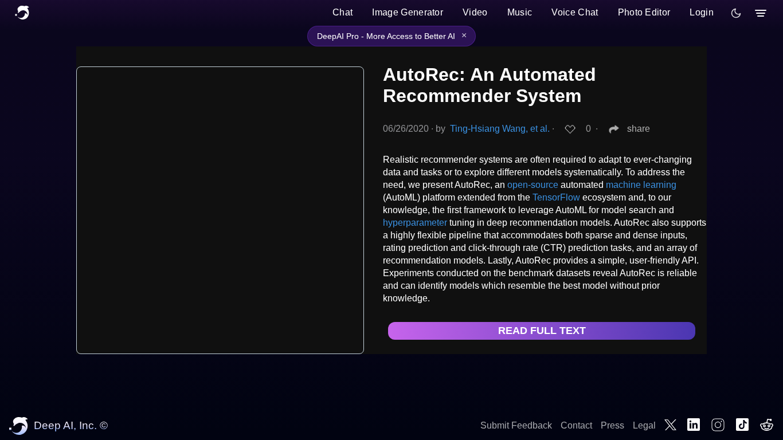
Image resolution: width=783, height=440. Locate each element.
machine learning (641, 185)
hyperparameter (415, 222)
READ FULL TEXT (542, 330)
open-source (532, 185)
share (638, 128)
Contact (576, 425)
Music (520, 12)
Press (612, 425)
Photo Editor (644, 12)
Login (702, 12)
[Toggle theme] (736, 13)
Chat (342, 12)
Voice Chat (574, 12)
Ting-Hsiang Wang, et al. (500, 128)
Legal (644, 425)
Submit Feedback (516, 425)
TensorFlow (556, 197)
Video (475, 12)
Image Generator (407, 12)
